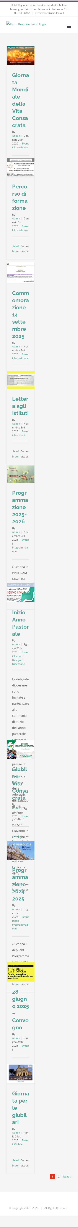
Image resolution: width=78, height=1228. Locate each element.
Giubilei (18, 1144)
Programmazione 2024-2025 (20, 884)
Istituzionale (21, 358)
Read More (15, 248)
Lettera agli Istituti (20, 406)
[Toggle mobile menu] (69, 26)
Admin (16, 136)
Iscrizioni (19, 435)
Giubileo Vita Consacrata (20, 783)
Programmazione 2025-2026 (20, 507)
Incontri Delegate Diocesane (18, 660)
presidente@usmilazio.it (49, 13)
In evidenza (21, 147)
